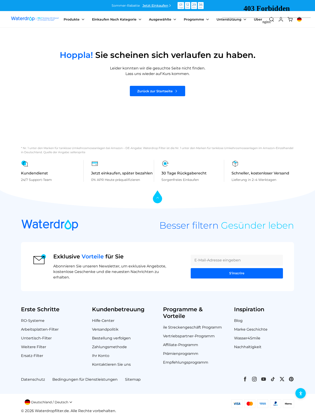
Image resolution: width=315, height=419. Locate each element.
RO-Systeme (33, 320)
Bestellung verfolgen (111, 338)
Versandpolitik (105, 329)
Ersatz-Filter (32, 355)
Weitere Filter (33, 347)
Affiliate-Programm (180, 345)
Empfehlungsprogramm (185, 362)
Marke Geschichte (250, 329)
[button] (48, 402)
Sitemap (133, 379)
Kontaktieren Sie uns (111, 364)
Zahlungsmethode (109, 347)
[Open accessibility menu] (300, 393)
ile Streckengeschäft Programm (192, 327)
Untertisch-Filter (36, 338)
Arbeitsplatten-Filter (40, 329)
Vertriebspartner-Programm (189, 336)
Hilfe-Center (103, 320)
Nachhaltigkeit (248, 347)
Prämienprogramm (180, 353)
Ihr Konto (100, 355)
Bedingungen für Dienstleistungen (85, 379)
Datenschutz (33, 379)
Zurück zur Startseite (155, 91)
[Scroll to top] (157, 197)
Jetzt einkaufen (155, 5)
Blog (238, 320)
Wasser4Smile (247, 338)
